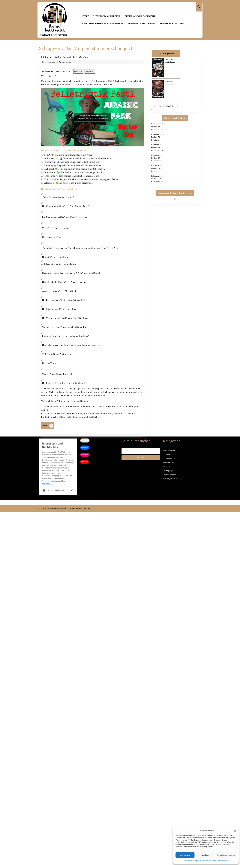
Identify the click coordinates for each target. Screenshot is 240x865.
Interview (166, 462)
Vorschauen (167, 475)
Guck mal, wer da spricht (139, 16)
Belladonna (169, 81)
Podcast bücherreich (53, 34)
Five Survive (169, 59)
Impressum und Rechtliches (203, 861)
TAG (164, 466)
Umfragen (167, 471)
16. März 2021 (50, 62)
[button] (235, 830)
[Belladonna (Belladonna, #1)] (158, 89)
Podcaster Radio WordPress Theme (52, 508)
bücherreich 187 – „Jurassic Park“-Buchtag (65, 57)
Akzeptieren (185, 855)
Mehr (48, 425)
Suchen (140, 458)
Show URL (89, 71)
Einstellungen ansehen (226, 855)
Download (78, 71)
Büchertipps (167, 458)
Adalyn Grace (170, 83)
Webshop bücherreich (106, 16)
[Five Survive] (158, 67)
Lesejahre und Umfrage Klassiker (103, 23)
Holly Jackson (170, 62)
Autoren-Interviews (172, 23)
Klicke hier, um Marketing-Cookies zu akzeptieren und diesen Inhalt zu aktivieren (92, 117)
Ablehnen (205, 855)
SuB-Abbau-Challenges (141, 23)
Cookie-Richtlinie (188, 861)
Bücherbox (167, 454)
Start (85, 16)
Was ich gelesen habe (171, 479)
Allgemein (167, 450)
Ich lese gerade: (166, 53)
